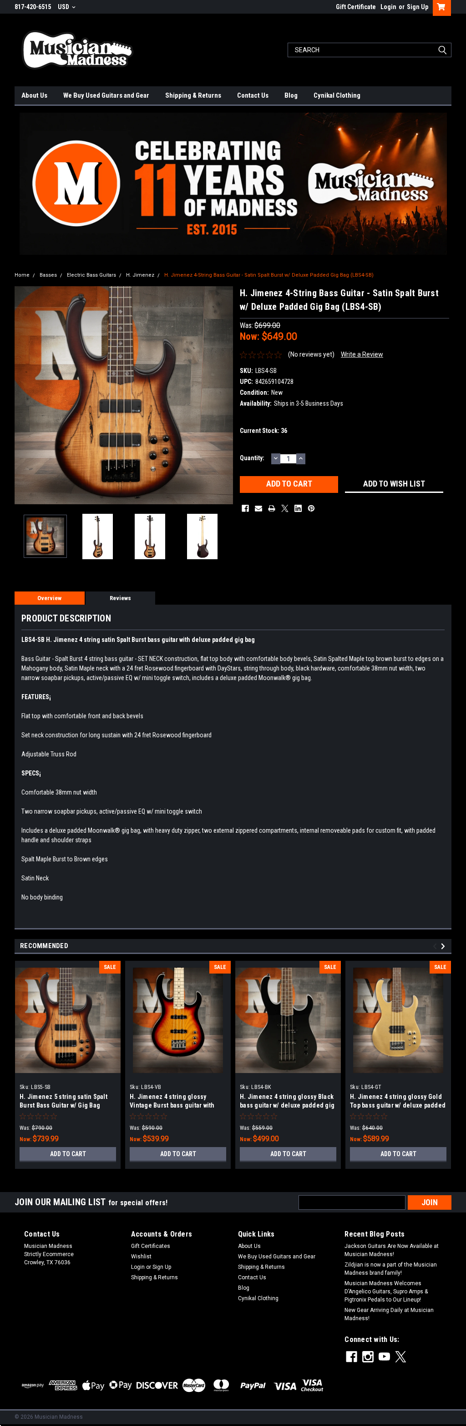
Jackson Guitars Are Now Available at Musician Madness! (391, 1250)
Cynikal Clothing (337, 95)
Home (22, 275)
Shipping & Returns (193, 95)
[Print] (271, 508)
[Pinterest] (311, 508)
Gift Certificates (150, 1246)
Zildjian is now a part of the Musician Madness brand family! (390, 1269)
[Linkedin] (298, 508)
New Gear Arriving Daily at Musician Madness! (389, 1314)
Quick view (68, 1073)
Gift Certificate (356, 6)
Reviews (120, 598)
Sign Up (417, 6)
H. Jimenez (140, 275)
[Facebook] (245, 508)
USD (64, 6)
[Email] (258, 508)
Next (224, 395)
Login (388, 6)
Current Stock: (263, 430)
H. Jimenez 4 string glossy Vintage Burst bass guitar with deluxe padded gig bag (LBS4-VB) (178, 1105)
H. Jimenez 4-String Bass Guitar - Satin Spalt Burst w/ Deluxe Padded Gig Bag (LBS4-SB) (269, 275)
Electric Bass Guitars (91, 275)
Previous (24, 395)
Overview (49, 598)
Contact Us (252, 95)
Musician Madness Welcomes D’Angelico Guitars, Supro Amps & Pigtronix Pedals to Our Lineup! (386, 1291)
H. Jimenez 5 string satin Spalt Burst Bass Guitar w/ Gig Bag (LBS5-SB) (63, 1105)
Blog (291, 95)
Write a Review (362, 354)
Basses (48, 275)
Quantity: (252, 458)
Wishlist (141, 1256)
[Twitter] (285, 508)
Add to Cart (68, 1154)
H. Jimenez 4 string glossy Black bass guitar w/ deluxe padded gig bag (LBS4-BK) (287, 1105)
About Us (34, 95)
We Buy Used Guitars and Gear (106, 95)
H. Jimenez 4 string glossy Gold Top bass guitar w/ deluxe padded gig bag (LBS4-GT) (398, 1105)
